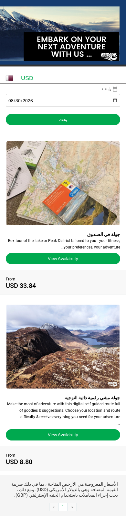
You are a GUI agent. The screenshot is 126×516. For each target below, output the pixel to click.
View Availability (63, 258)
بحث (63, 119)
